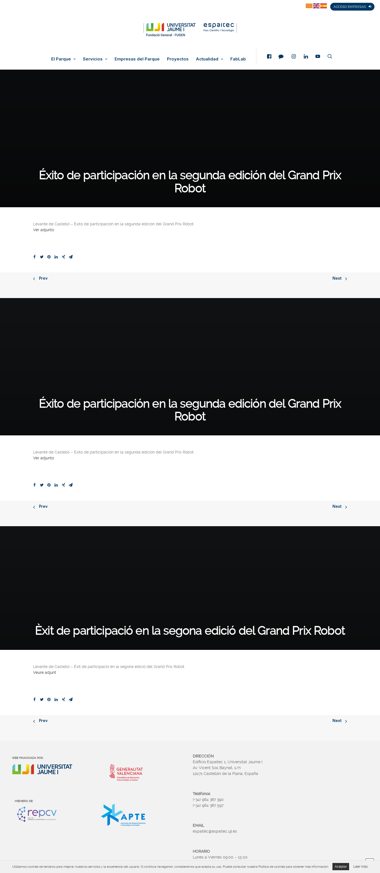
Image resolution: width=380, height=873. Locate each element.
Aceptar (341, 867)
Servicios (93, 59)
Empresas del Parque (137, 59)
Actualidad (207, 59)
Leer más (360, 867)
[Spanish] (323, 5)
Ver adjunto (43, 230)
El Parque (61, 59)
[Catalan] (309, 5)
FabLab (238, 59)
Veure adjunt (44, 672)
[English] (316, 5)
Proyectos (178, 59)
